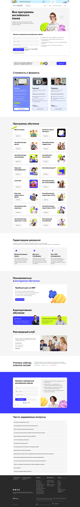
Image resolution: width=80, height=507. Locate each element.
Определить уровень (50, 480)
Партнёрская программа (62, 489)
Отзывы (59, 485)
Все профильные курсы (39, 485)
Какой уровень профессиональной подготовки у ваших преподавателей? (29, 457)
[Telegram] (15, 489)
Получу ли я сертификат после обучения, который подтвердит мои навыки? (29, 464)
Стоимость (59, 484)
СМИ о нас (59, 481)
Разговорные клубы (39, 489)
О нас (59, 480)
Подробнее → (18, 348)
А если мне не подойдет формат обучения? (22, 471)
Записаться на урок (20, 299)
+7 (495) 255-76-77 (16, 477)
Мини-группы (38, 480)
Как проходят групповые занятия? (21, 443)
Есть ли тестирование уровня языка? (21, 439)
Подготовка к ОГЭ (39, 481)
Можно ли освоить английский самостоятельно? (24, 429)
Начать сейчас (18, 49)
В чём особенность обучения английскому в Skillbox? (25, 436)
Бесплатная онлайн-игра (51, 484)
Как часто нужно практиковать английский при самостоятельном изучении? (29, 432)
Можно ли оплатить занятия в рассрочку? (22, 450)
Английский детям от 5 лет (40, 484)
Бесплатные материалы (50, 481)
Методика (59, 483)
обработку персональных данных (23, 47)
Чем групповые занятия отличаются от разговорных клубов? (26, 446)
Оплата (59, 487)
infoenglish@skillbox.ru (26, 477)
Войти (65, 5)
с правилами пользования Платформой (31, 49)
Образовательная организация (60, 491)
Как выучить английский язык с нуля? (21, 422)
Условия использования (48, 499)
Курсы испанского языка (40, 493)
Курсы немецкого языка (40, 492)
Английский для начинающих (40, 488)
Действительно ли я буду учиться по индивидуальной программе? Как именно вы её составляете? (34, 453)
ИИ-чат (48, 483)
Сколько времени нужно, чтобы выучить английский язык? (26, 425)
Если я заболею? (17, 467)
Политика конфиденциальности (40, 499)
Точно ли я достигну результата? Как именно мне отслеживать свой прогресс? (30, 460)
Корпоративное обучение (40, 490)
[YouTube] (17, 489)
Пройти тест (61, 63)
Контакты (59, 488)
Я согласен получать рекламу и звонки (19, 52)
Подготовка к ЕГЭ (39, 483)
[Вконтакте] (13, 489)
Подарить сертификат (50, 485)
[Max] (19, 489)
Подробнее (18, 135)
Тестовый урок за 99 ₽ (39, 487)
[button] (14, 41)
